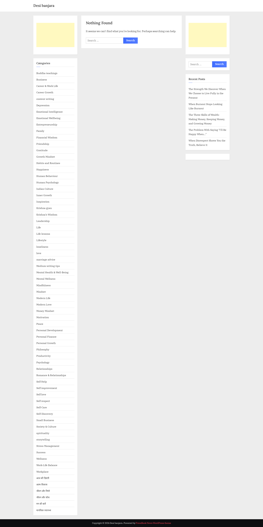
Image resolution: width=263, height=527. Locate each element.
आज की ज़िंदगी (42, 478)
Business (41, 79)
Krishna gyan (44, 208)
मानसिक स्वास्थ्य (43, 510)
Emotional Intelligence (49, 111)
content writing (45, 98)
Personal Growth (46, 343)
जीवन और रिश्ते (43, 490)
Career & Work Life (47, 85)
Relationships (44, 368)
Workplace (42, 471)
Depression (42, 105)
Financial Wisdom (46, 137)
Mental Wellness (45, 278)
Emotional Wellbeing (48, 118)
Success (41, 452)
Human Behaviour (47, 176)
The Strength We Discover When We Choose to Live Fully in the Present (207, 93)
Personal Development (49, 330)
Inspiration (42, 201)
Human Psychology (47, 182)
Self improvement (46, 388)
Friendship (42, 143)
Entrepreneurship (46, 124)
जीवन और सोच (42, 497)
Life (38, 227)
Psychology (42, 362)
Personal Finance (46, 336)
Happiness (42, 169)
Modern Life (43, 298)
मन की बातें (41, 503)
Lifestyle (41, 240)
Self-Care (41, 407)
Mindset (41, 291)
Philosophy (42, 349)
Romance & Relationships (51, 375)
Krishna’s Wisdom (46, 214)
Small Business (45, 420)
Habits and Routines (48, 163)
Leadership (43, 221)
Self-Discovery (44, 413)
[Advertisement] (55, 35)
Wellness (41, 458)
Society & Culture (46, 426)
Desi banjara (43, 5)
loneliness (42, 246)
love (38, 253)
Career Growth (44, 92)
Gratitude (42, 150)
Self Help (41, 381)
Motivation (42, 317)
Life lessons (43, 233)
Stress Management (47, 445)
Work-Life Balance (46, 465)
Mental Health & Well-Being (52, 272)
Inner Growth (44, 195)
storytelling (43, 439)
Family (40, 130)
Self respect (43, 400)
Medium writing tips (48, 265)
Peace (39, 323)
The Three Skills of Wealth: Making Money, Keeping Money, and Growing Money (207, 119)
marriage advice (45, 259)
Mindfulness (43, 285)
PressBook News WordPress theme (153, 523)
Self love (41, 394)
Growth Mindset (45, 156)
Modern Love (44, 304)
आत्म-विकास (41, 484)
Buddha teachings (46, 73)
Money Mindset (45, 310)
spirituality (42, 433)
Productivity (43, 355)
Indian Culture (44, 188)
